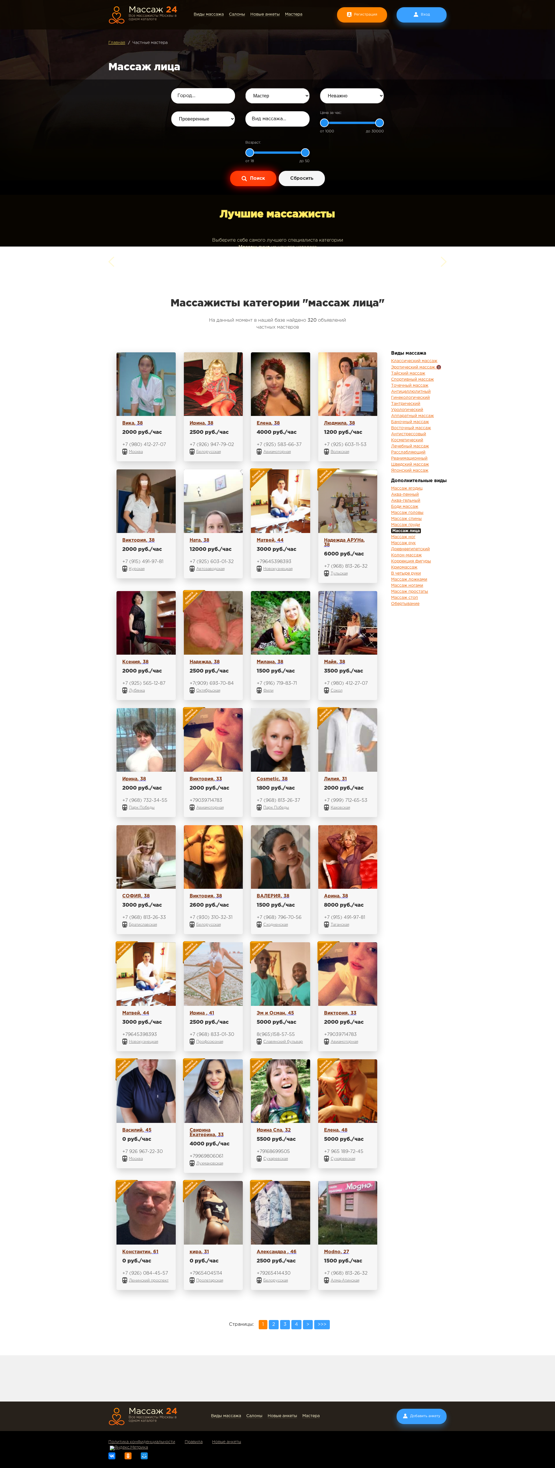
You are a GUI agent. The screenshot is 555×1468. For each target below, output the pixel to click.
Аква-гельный (405, 500)
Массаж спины (406, 519)
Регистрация (365, 14)
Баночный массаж (410, 422)
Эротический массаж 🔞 (416, 367)
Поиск (257, 178)
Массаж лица (406, 531)
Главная (116, 43)
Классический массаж (414, 361)
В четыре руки (406, 573)
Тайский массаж (408, 373)
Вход (425, 14)
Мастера (293, 14)
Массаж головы (407, 512)
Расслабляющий (408, 452)
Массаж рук (403, 543)
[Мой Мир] (144, 1455)
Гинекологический (410, 397)
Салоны (237, 14)
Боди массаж (404, 506)
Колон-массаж (406, 555)
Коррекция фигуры (411, 561)
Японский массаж (409, 470)
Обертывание (405, 604)
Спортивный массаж (412, 379)
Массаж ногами (407, 585)
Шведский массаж (410, 464)
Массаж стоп (404, 597)
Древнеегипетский (410, 549)
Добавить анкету (425, 1416)
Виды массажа (209, 14)
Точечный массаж (409, 385)
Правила (194, 1442)
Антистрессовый (408, 434)
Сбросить (301, 178)
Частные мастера (150, 43)
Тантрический (405, 404)
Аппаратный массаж (412, 416)
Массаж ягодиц (407, 488)
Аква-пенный (405, 494)
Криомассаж (404, 567)
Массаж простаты (409, 591)
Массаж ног (403, 537)
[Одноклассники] (128, 1455)
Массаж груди (405, 525)
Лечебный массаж (410, 446)
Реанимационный (409, 458)
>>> (322, 1324)
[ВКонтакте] (111, 1455)
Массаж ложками (409, 579)
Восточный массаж (411, 428)
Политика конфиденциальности (141, 1442)
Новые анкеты (265, 14)
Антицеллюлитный (411, 391)
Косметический (407, 440)
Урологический (407, 410)
